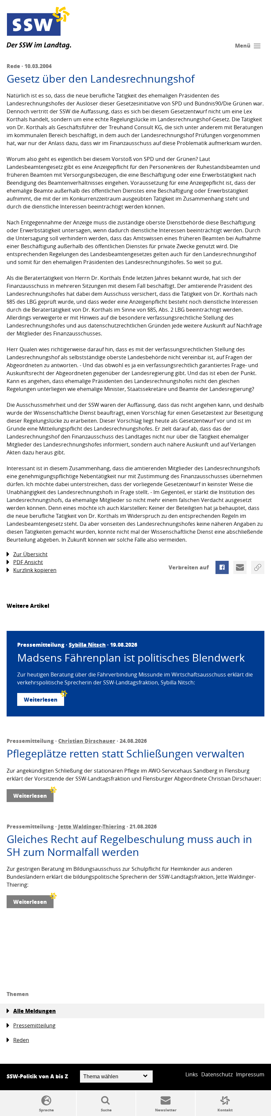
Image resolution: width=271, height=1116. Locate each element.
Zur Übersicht (30, 554)
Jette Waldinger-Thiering (91, 826)
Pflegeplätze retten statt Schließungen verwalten (126, 753)
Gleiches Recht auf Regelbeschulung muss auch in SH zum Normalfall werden (129, 845)
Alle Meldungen (34, 1011)
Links (191, 1074)
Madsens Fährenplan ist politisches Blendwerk (131, 657)
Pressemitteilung (34, 1025)
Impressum (250, 1074)
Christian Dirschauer (86, 741)
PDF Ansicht (28, 562)
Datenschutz (217, 1074)
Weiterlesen (41, 699)
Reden (21, 1040)
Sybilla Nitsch (87, 644)
